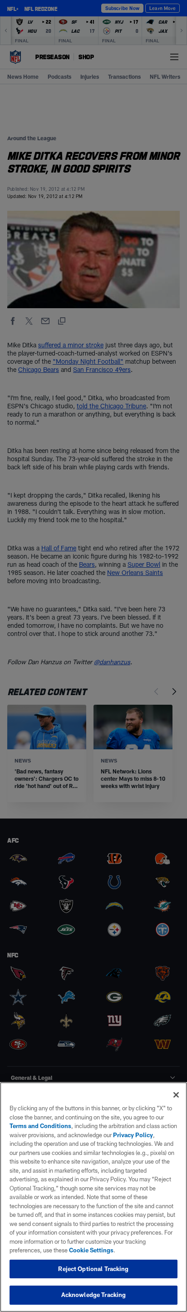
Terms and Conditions (40, 1125)
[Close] (176, 1095)
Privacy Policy (133, 1135)
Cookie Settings (91, 1250)
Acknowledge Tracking (93, 1294)
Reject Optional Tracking (93, 1268)
